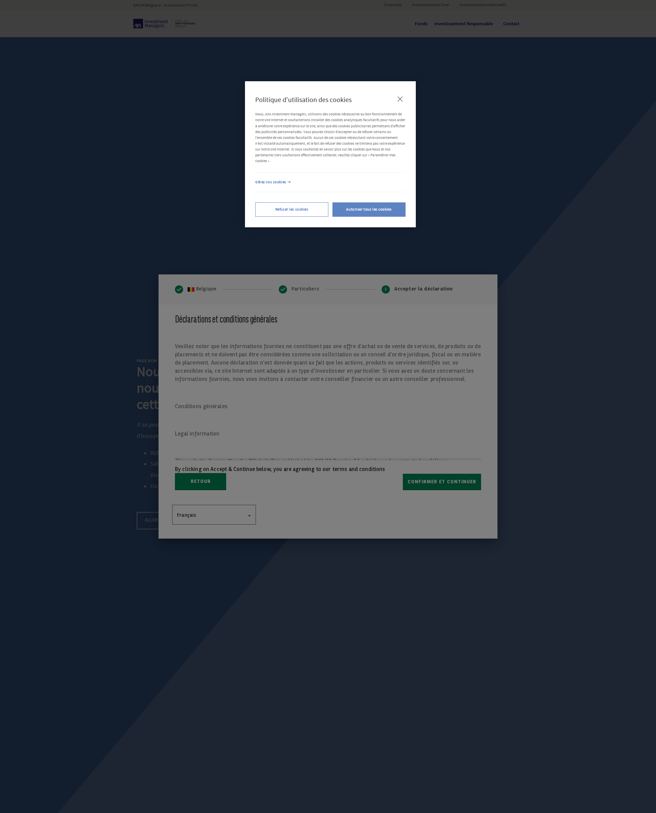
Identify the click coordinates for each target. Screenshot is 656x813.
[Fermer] (400, 98)
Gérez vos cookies (270, 182)
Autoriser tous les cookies (369, 209)
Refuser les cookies (292, 209)
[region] (330, 154)
